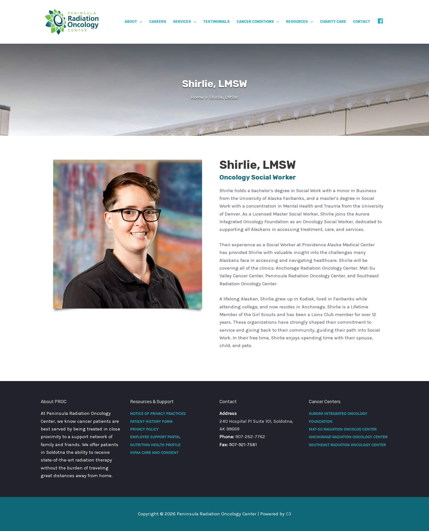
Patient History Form (151, 421)
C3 (288, 514)
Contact (361, 22)
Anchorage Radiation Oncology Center (348, 436)
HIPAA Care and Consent (154, 452)
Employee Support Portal (155, 436)
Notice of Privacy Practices (158, 413)
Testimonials (216, 22)
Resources (297, 22)
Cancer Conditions (255, 22)
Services (182, 22)
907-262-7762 (250, 436)
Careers (157, 22)
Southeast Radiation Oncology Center (347, 444)
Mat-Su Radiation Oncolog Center (343, 429)
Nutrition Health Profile (155, 444)
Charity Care (333, 22)
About (131, 22)
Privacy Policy (144, 429)
